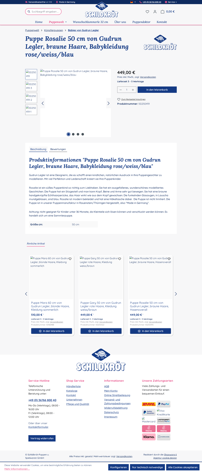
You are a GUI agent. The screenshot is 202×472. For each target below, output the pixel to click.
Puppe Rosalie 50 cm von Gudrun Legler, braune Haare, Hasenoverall (149, 306)
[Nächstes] (108, 103)
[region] (68, 103)
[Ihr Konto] (155, 11)
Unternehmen (74, 399)
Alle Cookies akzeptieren (182, 467)
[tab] (38, 149)
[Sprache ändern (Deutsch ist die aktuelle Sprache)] (133, 2)
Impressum (110, 416)
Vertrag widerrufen (41, 438)
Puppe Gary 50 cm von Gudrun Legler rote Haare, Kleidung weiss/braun (100, 306)
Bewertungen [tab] (58, 149)
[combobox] (47, 11)
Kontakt (71, 395)
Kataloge (71, 390)
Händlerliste (73, 386)
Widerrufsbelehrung (116, 407)
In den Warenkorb (157, 89)
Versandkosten (148, 77)
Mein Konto (111, 390)
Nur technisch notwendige (147, 467)
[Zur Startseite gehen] (101, 11)
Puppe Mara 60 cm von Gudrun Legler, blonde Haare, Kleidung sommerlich (50, 306)
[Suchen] (28, 11)
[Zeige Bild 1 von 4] (68, 134)
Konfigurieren (118, 467)
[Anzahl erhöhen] (133, 89)
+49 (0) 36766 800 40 (152, 2)
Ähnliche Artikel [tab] (36, 243)
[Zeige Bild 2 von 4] (73, 134)
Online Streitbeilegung (117, 395)
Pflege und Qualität (77, 404)
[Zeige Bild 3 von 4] (78, 134)
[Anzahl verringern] (120, 89)
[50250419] (75, 103)
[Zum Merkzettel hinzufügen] (70, 259)
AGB (106, 386)
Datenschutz (111, 412)
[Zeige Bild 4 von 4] (82, 134)
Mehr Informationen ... (17, 468)
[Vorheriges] (42, 103)
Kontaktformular (38, 427)
